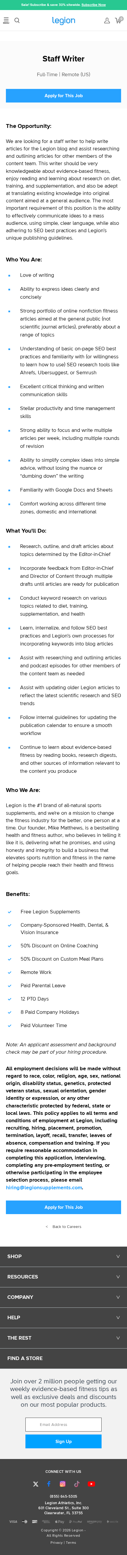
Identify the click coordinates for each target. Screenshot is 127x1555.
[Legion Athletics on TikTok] (77, 1483)
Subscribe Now (94, 5)
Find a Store (25, 1358)
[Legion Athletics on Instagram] (62, 1483)
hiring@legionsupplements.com (44, 1187)
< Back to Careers (63, 1227)
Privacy (57, 1543)
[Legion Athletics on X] (35, 1484)
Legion (63, 21)
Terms (71, 1543)
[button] (4, 5)
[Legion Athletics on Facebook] (48, 1483)
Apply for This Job (64, 95)
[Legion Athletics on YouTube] (91, 1483)
